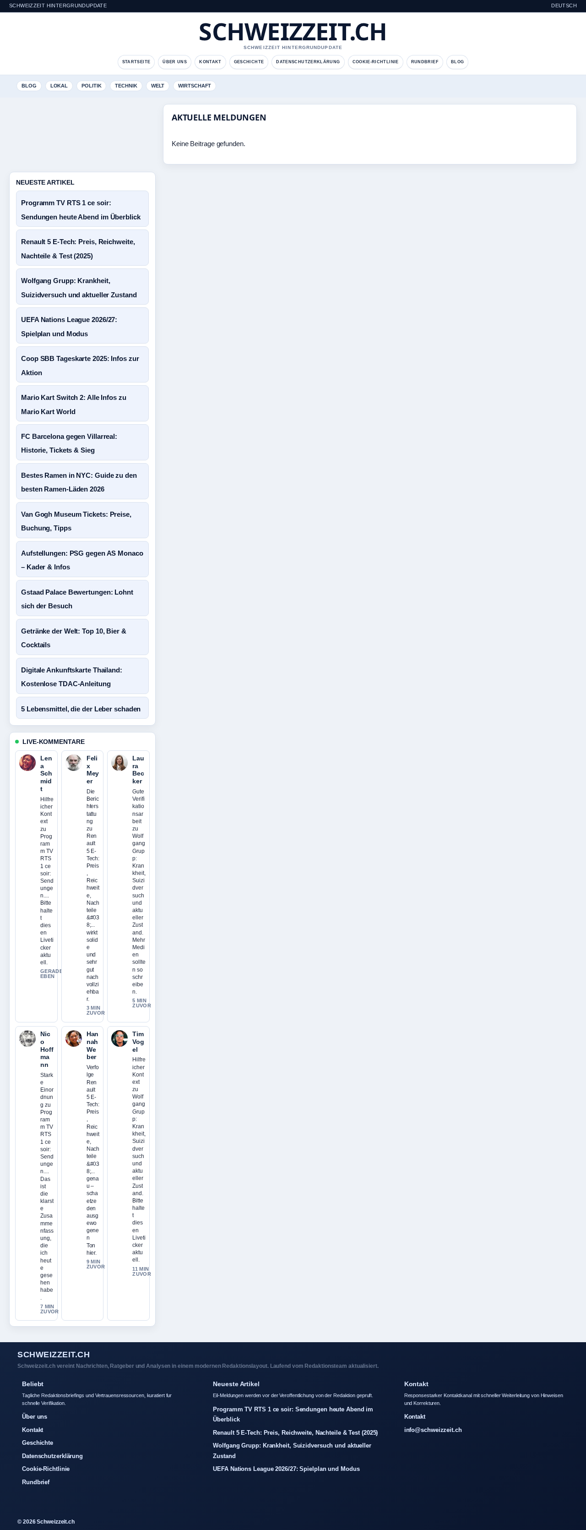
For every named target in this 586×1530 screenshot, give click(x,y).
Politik (91, 85)
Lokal (59, 85)
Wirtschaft (194, 85)
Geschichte (249, 62)
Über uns (175, 62)
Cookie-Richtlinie (376, 62)
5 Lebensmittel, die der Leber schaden (81, 709)
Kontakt (210, 62)
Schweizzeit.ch (293, 31)
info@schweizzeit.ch (433, 1429)
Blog (457, 62)
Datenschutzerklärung (308, 62)
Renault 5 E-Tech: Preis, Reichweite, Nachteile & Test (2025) (295, 1432)
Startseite (136, 62)
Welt (158, 85)
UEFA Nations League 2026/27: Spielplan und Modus (286, 1468)
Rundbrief (425, 62)
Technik (126, 85)
